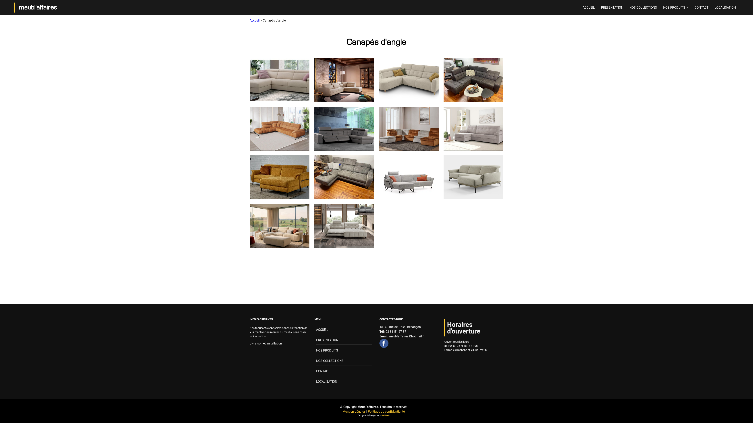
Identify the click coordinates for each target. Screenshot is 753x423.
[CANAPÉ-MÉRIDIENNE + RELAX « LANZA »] (344, 226)
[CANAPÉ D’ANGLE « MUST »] (474, 80)
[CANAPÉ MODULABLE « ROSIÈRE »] (409, 129)
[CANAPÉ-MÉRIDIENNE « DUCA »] (344, 177)
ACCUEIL (589, 7)
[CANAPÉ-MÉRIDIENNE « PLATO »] (474, 177)
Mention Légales (354, 411)
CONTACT (701, 7)
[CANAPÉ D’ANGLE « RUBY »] (280, 129)
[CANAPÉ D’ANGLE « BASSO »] (344, 80)
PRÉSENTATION (612, 7)
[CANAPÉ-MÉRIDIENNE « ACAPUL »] (280, 177)
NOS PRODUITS (674, 7)
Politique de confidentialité (386, 411)
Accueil (255, 20)
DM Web (385, 415)
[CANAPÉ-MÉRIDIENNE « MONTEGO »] (409, 177)
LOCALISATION (725, 7)
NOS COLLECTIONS (643, 7)
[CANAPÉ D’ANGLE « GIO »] (409, 80)
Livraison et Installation (266, 343)
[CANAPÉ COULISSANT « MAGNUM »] (280, 80)
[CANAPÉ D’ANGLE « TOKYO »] (344, 129)
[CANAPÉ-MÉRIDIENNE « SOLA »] (280, 226)
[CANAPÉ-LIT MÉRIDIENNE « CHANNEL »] (474, 129)
